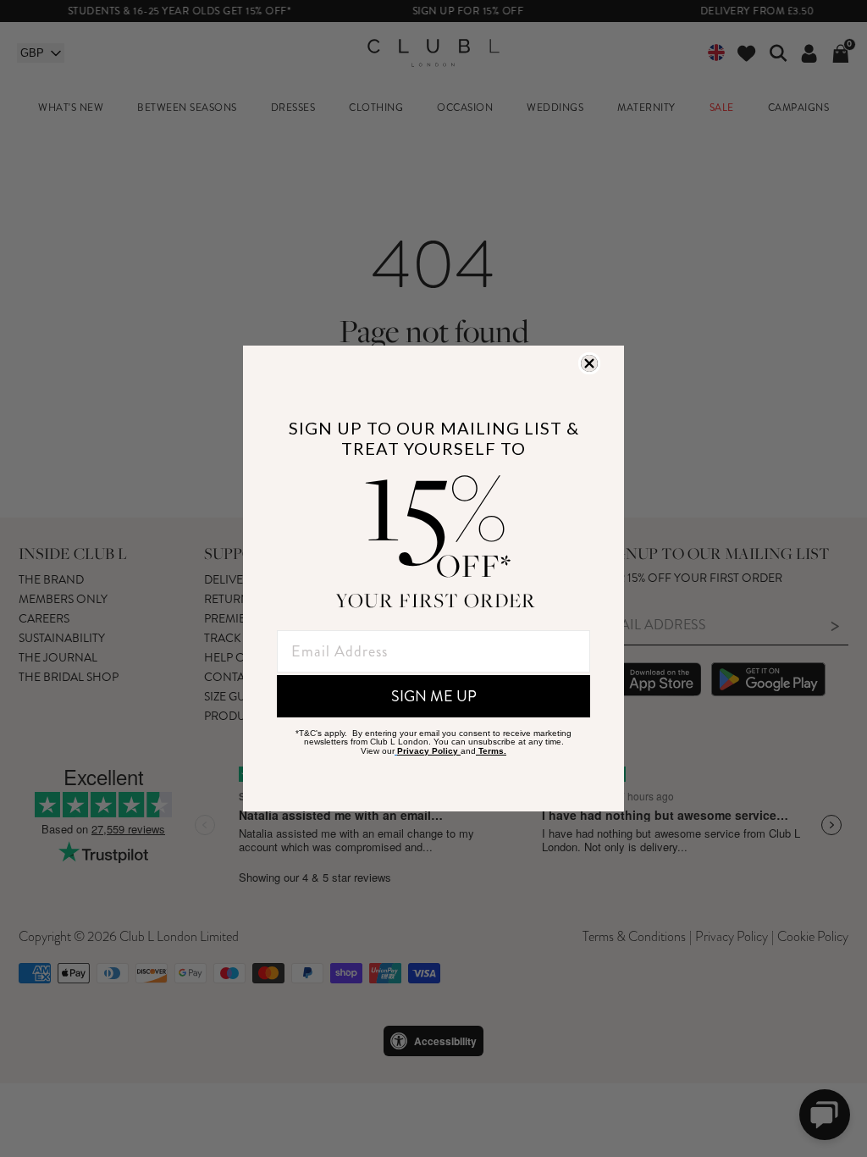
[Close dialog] (589, 363)
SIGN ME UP (434, 696)
